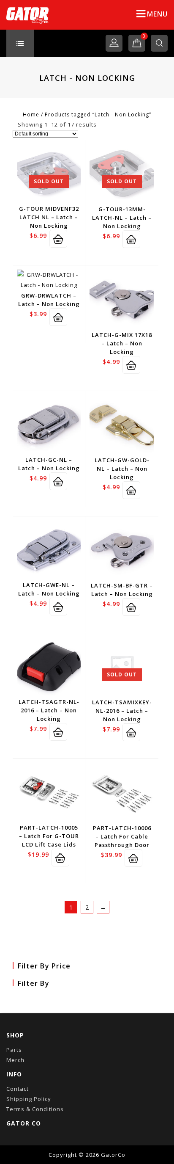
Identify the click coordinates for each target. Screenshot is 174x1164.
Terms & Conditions (35, 1109)
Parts (14, 1050)
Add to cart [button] (58, 317)
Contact (17, 1088)
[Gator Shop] (27, 15)
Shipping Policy (28, 1099)
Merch (15, 1060)
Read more (58, 239)
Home (31, 114)
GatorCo (113, 1154)
